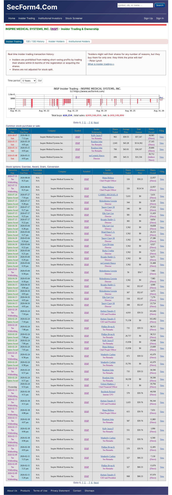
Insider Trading (26, 18)
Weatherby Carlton (108, 354)
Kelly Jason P (96, 135)
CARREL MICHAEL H (108, 195)
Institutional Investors (50, 18)
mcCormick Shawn (96, 155)
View (162, 137)
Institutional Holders (79, 41)
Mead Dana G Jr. (108, 232)
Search (159, 5)
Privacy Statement (60, 490)
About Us (12, 490)
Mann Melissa (108, 178)
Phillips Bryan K (108, 326)
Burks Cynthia (108, 251)
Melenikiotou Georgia (108, 201)
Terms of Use (40, 490)
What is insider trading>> (101, 64)
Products (25, 490)
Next (96, 122)
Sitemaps (89, 490)
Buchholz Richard (108, 391)
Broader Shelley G (108, 219)
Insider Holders (56, 41)
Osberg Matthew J (108, 384)
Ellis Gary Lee (108, 213)
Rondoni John (96, 141)
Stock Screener (73, 18)
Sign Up (148, 18)
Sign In (160, 18)
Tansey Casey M (108, 207)
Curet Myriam (108, 244)
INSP (54, 29)
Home (11, 18)
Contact (77, 490)
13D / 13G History (35, 41)
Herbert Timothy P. (108, 311)
